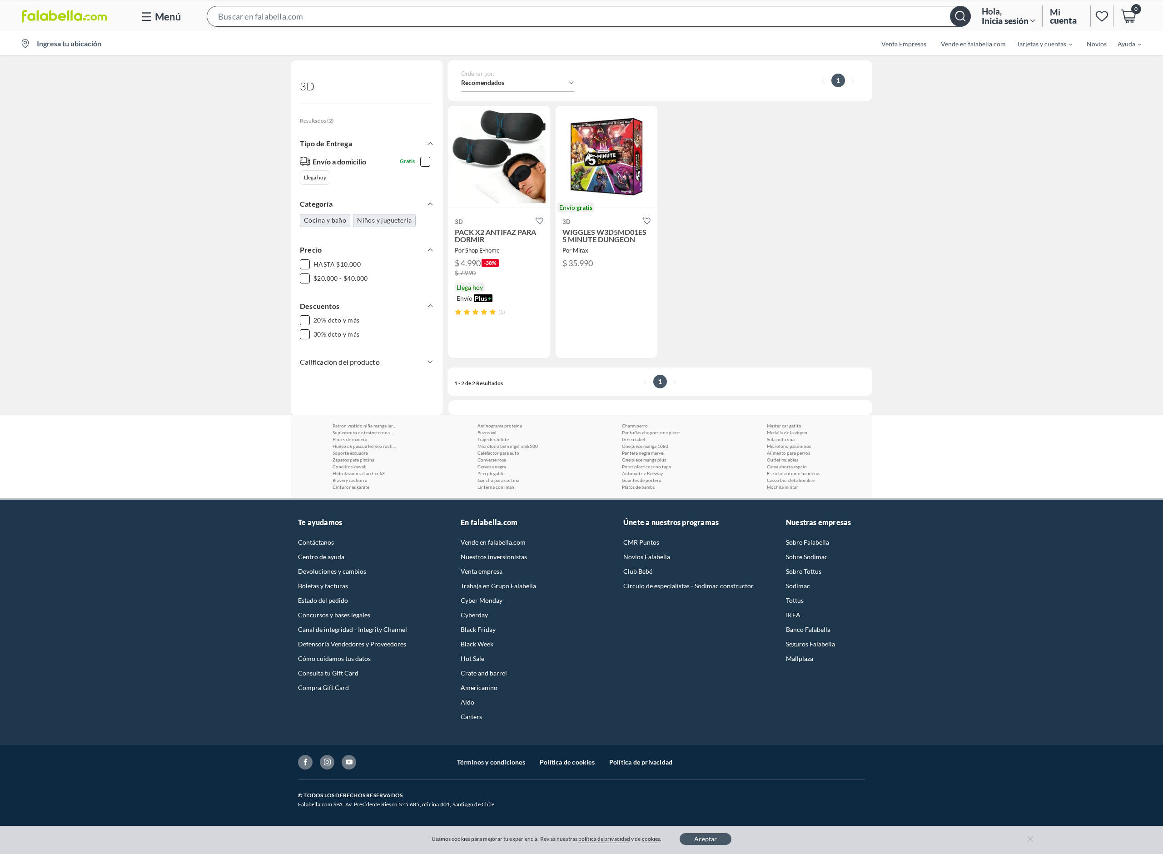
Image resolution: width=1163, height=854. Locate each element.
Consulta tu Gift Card (328, 673)
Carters (471, 716)
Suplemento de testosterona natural (364, 432)
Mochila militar (782, 487)
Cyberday (474, 615)
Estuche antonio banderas (793, 473)
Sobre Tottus (803, 571)
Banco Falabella (808, 629)
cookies (651, 838)
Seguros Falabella (810, 644)
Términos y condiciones (491, 762)
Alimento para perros (788, 453)
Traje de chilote (493, 439)
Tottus (795, 600)
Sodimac (798, 586)
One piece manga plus (644, 459)
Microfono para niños (789, 446)
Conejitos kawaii (350, 466)
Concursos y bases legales (334, 615)
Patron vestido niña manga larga (364, 425)
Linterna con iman (495, 487)
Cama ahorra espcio (787, 466)
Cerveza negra (491, 466)
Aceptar (705, 839)
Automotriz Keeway (642, 473)
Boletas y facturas (323, 586)
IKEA (793, 615)
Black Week (477, 644)
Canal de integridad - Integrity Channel (352, 629)
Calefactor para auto (498, 453)
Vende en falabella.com (493, 542)
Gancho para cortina (498, 480)
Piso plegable (490, 473)
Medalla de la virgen (787, 432)
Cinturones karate (351, 487)
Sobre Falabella (807, 542)
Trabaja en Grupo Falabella (498, 586)
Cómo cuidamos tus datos (334, 658)
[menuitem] (1039, 43)
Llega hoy (315, 177)
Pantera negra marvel (643, 453)
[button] (589, 16)
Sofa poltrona (781, 439)
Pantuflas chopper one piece (651, 432)
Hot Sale (472, 658)
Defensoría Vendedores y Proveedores (352, 644)
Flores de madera (350, 439)
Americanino (479, 687)
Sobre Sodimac (807, 557)
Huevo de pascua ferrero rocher (364, 446)
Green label (633, 439)
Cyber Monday (481, 600)
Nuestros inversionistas (494, 557)
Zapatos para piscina (353, 459)
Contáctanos (316, 542)
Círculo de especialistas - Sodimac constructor (688, 586)
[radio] (458, 311)
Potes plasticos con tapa (646, 466)
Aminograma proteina (499, 425)
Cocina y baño (325, 220)
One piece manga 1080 (645, 446)
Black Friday (478, 629)
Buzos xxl (487, 432)
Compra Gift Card (323, 687)
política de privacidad (604, 838)
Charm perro (635, 425)
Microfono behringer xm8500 (507, 446)
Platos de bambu (639, 487)
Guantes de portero (641, 480)
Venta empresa (481, 571)
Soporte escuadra (350, 453)
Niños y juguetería (384, 220)
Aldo (467, 702)
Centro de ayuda (321, 557)
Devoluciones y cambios (332, 571)
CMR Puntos (641, 542)
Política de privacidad (640, 762)
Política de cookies (567, 762)
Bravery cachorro (350, 480)
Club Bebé (637, 571)
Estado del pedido (323, 600)
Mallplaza (799, 658)
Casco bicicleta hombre (791, 480)
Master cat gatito (784, 425)
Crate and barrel (484, 673)
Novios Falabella (646, 557)
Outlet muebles (782, 459)
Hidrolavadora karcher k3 (359, 473)
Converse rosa (491, 459)
